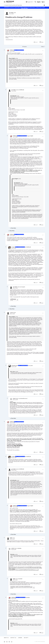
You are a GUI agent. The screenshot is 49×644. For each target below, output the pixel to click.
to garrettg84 (30, 135)
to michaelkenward (23, 398)
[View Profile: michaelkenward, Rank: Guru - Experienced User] (9, 366)
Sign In (43, 1)
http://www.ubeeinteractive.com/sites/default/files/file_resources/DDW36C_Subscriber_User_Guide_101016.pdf (25, 440)
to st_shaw (30, 365)
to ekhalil (20, 578)
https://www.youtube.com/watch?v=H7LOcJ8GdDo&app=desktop (24, 172)
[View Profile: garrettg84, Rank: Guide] (6, 13)
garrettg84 (11, 12)
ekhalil (14, 398)
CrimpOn (13, 456)
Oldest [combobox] (43, 46)
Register (39, 1)
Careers (20, 637)
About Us (6, 637)
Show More (13, 228)
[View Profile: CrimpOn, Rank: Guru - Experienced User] (9, 247)
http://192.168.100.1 (18, 445)
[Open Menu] (44, 5)
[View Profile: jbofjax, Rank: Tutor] (8, 538)
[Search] (35, 2)
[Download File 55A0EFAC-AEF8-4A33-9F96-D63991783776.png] (34, 587)
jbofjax (11, 537)
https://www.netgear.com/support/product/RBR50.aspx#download (25, 510)
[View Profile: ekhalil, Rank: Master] (11, 399)
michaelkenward (14, 365)
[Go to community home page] (10, 2)
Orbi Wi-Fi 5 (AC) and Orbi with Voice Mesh (13, 5)
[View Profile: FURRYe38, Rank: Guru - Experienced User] (8, 51)
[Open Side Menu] (4, 2)
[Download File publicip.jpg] (17, 299)
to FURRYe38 (21, 89)
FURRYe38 (12, 50)
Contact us (13, 637)
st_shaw (11, 312)
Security (26, 637)
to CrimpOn (22, 286)
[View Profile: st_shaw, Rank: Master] (8, 313)
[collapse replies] (4, 50)
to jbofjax (19, 548)
